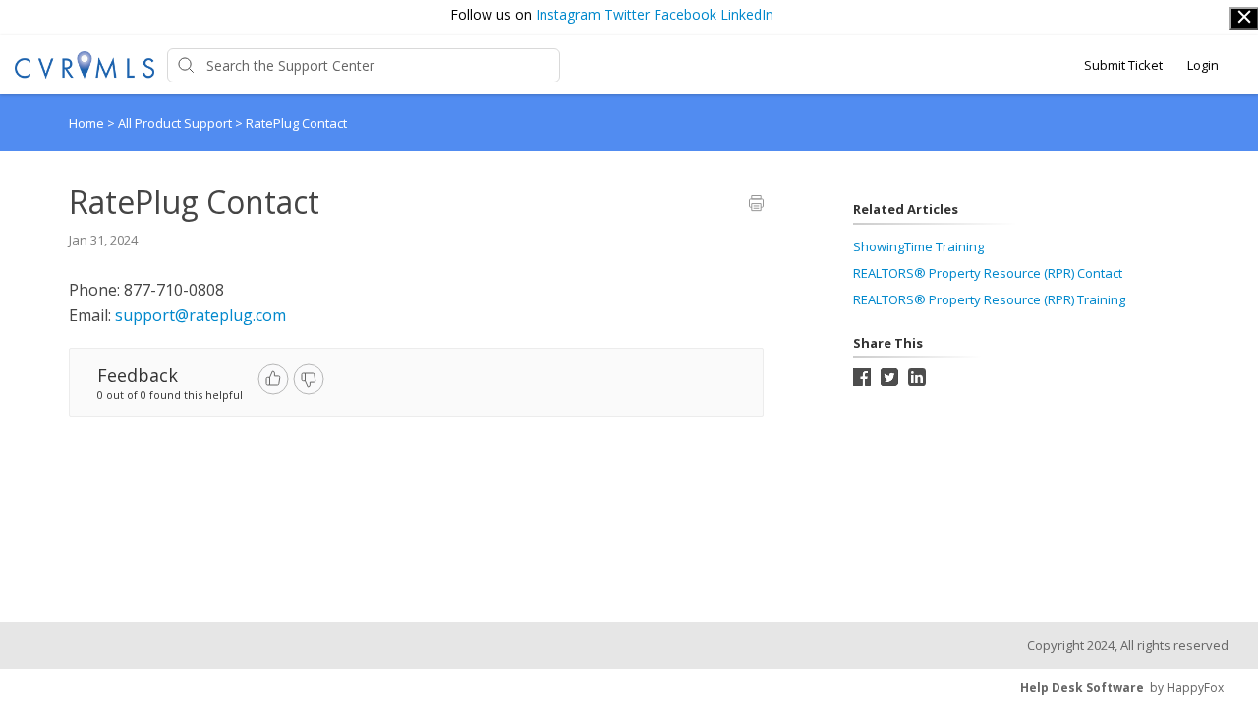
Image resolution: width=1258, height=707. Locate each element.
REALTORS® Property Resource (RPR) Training (989, 299)
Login (1203, 65)
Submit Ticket (1123, 65)
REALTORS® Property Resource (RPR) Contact (987, 273)
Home (86, 123)
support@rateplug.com (200, 315)
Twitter (627, 14)
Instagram (568, 14)
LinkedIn (746, 14)
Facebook (685, 14)
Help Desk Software (1082, 688)
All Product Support (176, 123)
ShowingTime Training (918, 246)
